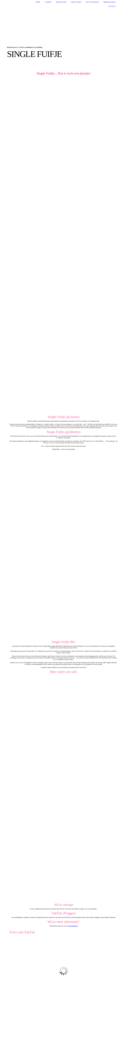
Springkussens (109, 2)
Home (38, 2)
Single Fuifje (61, 2)
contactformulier (73, 926)
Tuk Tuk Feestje (92, 2)
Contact (112, 6)
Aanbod (48, 2)
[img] (17, 4)
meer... (11, 961)
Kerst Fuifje (76, 2)
